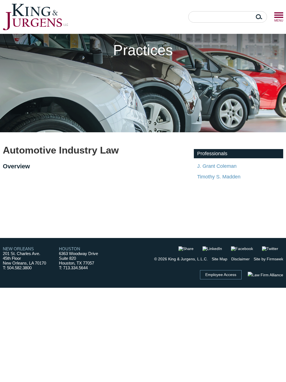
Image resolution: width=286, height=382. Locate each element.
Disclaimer (240, 259)
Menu (278, 15)
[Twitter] (272, 248)
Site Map (219, 259)
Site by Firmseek (268, 259)
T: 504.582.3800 (17, 267)
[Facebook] (244, 248)
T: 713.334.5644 (73, 267)
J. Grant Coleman (217, 166)
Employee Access (220, 274)
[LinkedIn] (214, 248)
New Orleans (18, 248)
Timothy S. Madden (218, 177)
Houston (69, 248)
